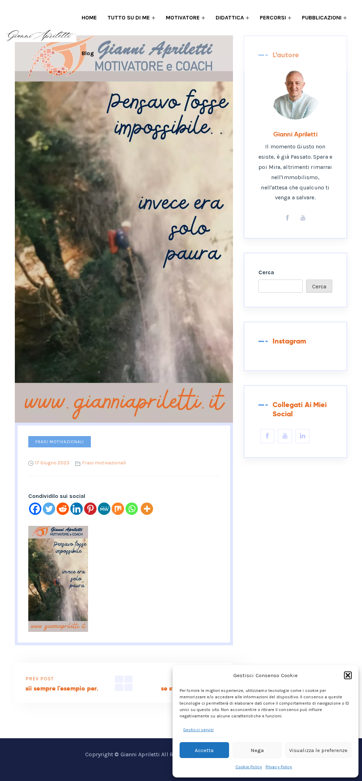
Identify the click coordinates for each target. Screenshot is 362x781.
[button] (347, 675)
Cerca (266, 272)
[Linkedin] (76, 509)
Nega (257, 750)
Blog (88, 53)
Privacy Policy (278, 766)
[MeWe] (104, 509)
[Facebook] (35, 509)
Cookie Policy (248, 766)
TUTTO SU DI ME (128, 17)
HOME (89, 17)
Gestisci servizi (198, 729)
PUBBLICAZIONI (321, 17)
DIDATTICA (230, 17)
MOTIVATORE (183, 17)
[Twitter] (49, 509)
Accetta (204, 750)
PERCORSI (273, 17)
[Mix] (118, 509)
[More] (147, 509)
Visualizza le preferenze (318, 750)
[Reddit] (63, 509)
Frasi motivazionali (59, 441)
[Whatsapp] (131, 509)
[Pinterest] (90, 509)
